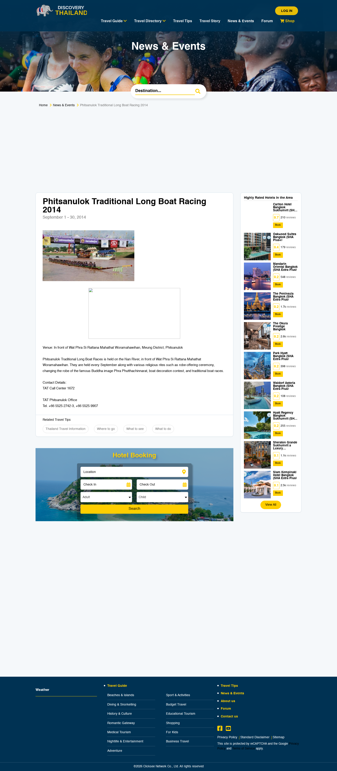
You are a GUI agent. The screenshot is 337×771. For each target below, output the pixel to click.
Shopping (173, 723)
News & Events (241, 21)
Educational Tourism (180, 713)
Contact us (229, 716)
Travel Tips (182, 21)
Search (134, 509)
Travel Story (209, 21)
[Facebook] (219, 729)
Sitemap (279, 737)
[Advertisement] (168, 147)
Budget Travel (176, 704)
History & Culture (119, 713)
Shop (289, 21)
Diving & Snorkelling (121, 704)
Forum (267, 21)
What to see (135, 429)
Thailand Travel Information (66, 429)
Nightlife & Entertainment (125, 741)
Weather (43, 690)
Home (43, 105)
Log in (286, 11)
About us (228, 701)
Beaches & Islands (120, 695)
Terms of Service (243, 748)
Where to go (106, 429)
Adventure (114, 750)
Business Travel (177, 741)
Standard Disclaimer (255, 737)
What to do (163, 429)
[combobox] (106, 497)
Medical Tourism (119, 732)
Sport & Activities (178, 695)
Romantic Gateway (121, 723)
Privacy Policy (227, 737)
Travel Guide (117, 685)
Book (278, 225)
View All (270, 504)
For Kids (172, 732)
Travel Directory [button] (148, 21)
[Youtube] (228, 729)
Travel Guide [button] (112, 21)
